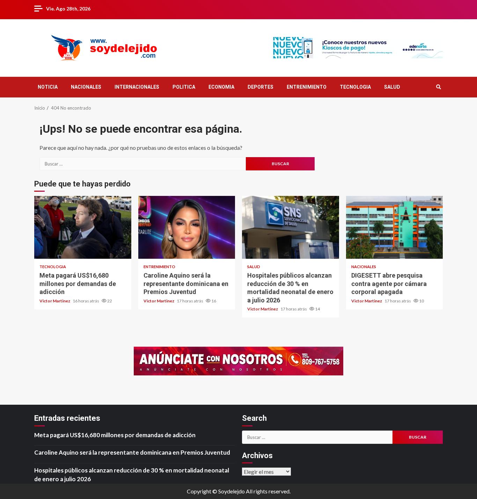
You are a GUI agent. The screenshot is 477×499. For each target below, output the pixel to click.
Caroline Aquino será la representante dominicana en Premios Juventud (186, 227)
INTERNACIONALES (137, 87)
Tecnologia (52, 267)
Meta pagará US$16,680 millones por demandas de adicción (82, 227)
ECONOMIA (221, 87)
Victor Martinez (55, 300)
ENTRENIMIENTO (306, 87)
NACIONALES (86, 87)
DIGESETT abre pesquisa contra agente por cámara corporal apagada (394, 227)
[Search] (438, 87)
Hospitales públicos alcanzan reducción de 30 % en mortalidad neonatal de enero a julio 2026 (290, 227)
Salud (253, 267)
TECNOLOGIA (355, 87)
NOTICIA (48, 87)
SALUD (392, 87)
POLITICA (184, 87)
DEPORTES (260, 87)
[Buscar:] (142, 163)
